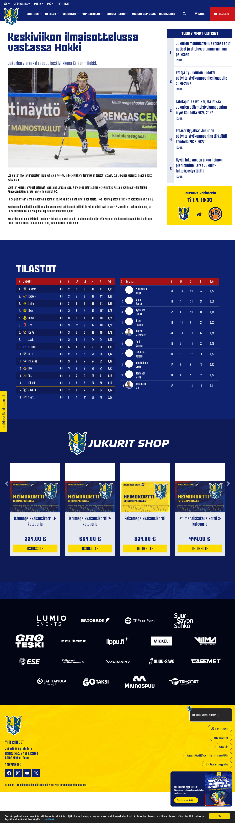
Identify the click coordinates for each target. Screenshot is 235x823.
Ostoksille (35, 548)
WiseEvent (54, 784)
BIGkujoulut (168, 14)
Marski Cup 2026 (144, 14)
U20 (6, 3)
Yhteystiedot (63, 3)
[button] (6, 496)
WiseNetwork (79, 784)
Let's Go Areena (21, 3)
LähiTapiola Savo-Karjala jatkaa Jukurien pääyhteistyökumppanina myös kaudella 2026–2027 (201, 107)
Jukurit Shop (116, 14)
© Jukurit (10, 784)
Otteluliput (222, 14)
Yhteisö (37, 3)
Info (49, 3)
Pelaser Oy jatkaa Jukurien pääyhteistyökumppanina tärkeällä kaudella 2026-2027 (201, 136)
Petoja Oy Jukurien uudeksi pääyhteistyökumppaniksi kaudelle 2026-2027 (201, 78)
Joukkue (33, 14)
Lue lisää (48, 819)
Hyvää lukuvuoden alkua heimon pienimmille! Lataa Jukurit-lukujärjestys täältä (199, 165)
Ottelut (51, 14)
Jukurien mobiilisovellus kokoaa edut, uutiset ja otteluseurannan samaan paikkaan (203, 49)
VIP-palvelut (91, 14)
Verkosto (69, 14)
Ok (219, 816)
